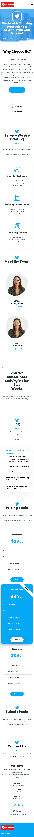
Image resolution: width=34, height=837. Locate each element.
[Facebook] (13, 306)
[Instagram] (15, 306)
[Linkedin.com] (18, 306)
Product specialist (17, 303)
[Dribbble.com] (21, 306)
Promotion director (17, 345)
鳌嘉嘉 (17, 300)
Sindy (17, 343)
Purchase (17, 579)
